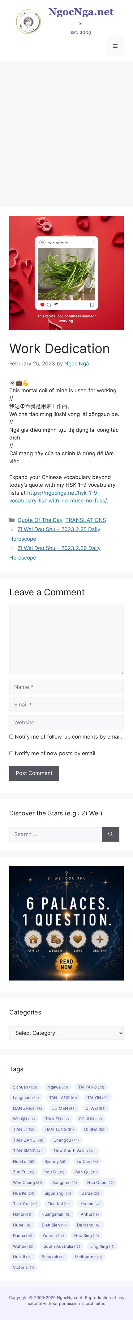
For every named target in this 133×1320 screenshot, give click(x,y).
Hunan (91, 1203)
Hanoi (22, 1214)
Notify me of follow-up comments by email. (68, 737)
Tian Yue (25, 1203)
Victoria (23, 1267)
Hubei (22, 1224)
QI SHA (94, 1129)
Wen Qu (86, 1171)
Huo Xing (86, 1235)
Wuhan (23, 1246)
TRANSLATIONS (85, 520)
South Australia (62, 1246)
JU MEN (64, 1108)
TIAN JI (23, 1129)
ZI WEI (95, 1108)
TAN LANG (63, 1097)
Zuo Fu (23, 1171)
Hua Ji (22, 1256)
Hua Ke (23, 1193)
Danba (22, 1235)
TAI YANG (91, 1087)
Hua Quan (100, 1182)
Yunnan (53, 1235)
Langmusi (26, 1097)
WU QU (24, 1118)
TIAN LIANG (28, 1140)
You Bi (54, 1171)
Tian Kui (59, 1203)
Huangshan (56, 1214)
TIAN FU (57, 1118)
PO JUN (90, 1118)
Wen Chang (27, 1182)
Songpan (64, 1182)
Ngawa (57, 1087)
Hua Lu (23, 1161)
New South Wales (75, 1150)
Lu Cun (87, 1161)
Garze (91, 1193)
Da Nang (89, 1224)
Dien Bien (54, 1224)
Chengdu (66, 1140)
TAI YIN (98, 1097)
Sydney (55, 1161)
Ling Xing (102, 1246)
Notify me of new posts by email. (56, 753)
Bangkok (53, 1256)
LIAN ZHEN (27, 1108)
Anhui (90, 1214)
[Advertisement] (66, 131)
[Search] (110, 834)
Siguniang (58, 1193)
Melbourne (88, 1256)
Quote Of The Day (40, 520)
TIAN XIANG (28, 1150)
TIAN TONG (59, 1129)
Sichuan (25, 1087)
